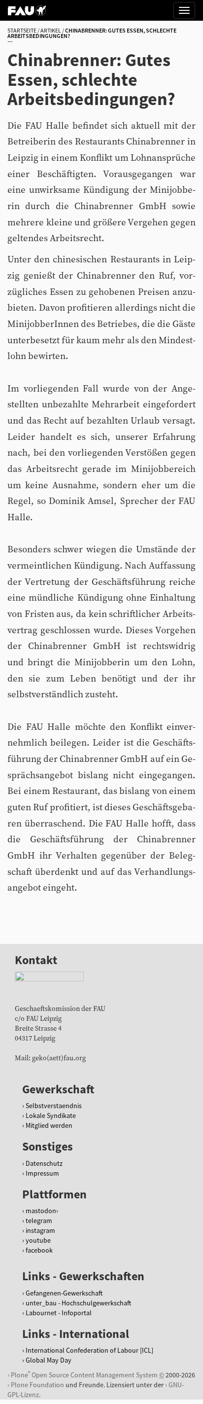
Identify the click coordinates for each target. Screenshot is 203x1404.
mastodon (41, 1210)
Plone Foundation (37, 1384)
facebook (39, 1250)
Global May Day (48, 1360)
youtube (38, 1240)
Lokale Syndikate (51, 1115)
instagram (40, 1230)
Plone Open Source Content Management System (84, 1374)
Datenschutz (44, 1163)
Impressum (42, 1173)
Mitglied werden (49, 1125)
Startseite (21, 30)
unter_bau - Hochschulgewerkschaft (78, 1302)
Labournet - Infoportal (59, 1312)
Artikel (50, 30)
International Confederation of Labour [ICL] (89, 1350)
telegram (39, 1220)
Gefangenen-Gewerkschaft (64, 1293)
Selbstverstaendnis (54, 1105)
